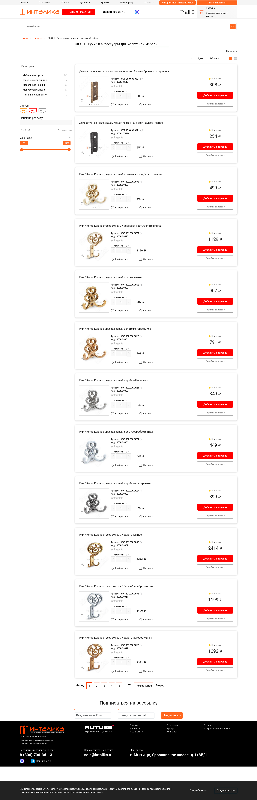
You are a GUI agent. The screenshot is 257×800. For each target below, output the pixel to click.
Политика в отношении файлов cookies (36, 741)
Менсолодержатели (45, 89)
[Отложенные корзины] (193, 12)
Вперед (160, 685)
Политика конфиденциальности (33, 743)
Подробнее (231, 51)
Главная (134, 725)
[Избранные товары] (182, 12)
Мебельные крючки (45, 84)
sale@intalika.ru (98, 755)
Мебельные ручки (45, 75)
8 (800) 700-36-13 (114, 12)
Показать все (143, 685)
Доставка (135, 728)
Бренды (170, 728)
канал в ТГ (45, 760)
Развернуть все (65, 130)
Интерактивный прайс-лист (177, 2)
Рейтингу (214, 58)
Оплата (207, 725)
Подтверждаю (226, 790)
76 (129, 685)
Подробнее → (198, 790)
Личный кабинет (217, 2)
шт (121, 91)
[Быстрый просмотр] (82, 101)
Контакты (172, 731)
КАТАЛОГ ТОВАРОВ (80, 12)
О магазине (172, 725)
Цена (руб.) (26, 137)
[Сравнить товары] (187, 12)
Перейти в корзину (215, 104)
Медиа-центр (136, 731)
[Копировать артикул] (141, 78)
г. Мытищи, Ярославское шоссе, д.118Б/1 (168, 755)
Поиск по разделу (31, 117)
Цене (200, 58)
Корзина (210, 8)
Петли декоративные (45, 94)
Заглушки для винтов (45, 80)
